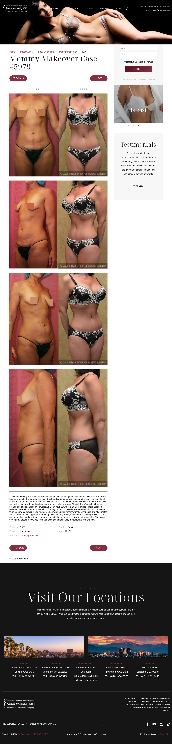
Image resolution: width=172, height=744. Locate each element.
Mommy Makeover (68, 52)
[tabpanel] (138, 87)
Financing (103, 9)
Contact (118, 9)
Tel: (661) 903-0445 (86, 680)
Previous (18, 78)
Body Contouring (46, 52)
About (55, 9)
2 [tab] (133, 125)
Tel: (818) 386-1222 (24, 676)
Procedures (71, 9)
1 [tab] (128, 125)
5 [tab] (148, 125)
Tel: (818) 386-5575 (55, 676)
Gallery (22, 724)
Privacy (145, 79)
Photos (89, 9)
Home (12, 52)
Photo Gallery (26, 52)
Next (99, 78)
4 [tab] (143, 125)
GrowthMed (165, 734)
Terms (152, 79)
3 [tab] (138, 125)
